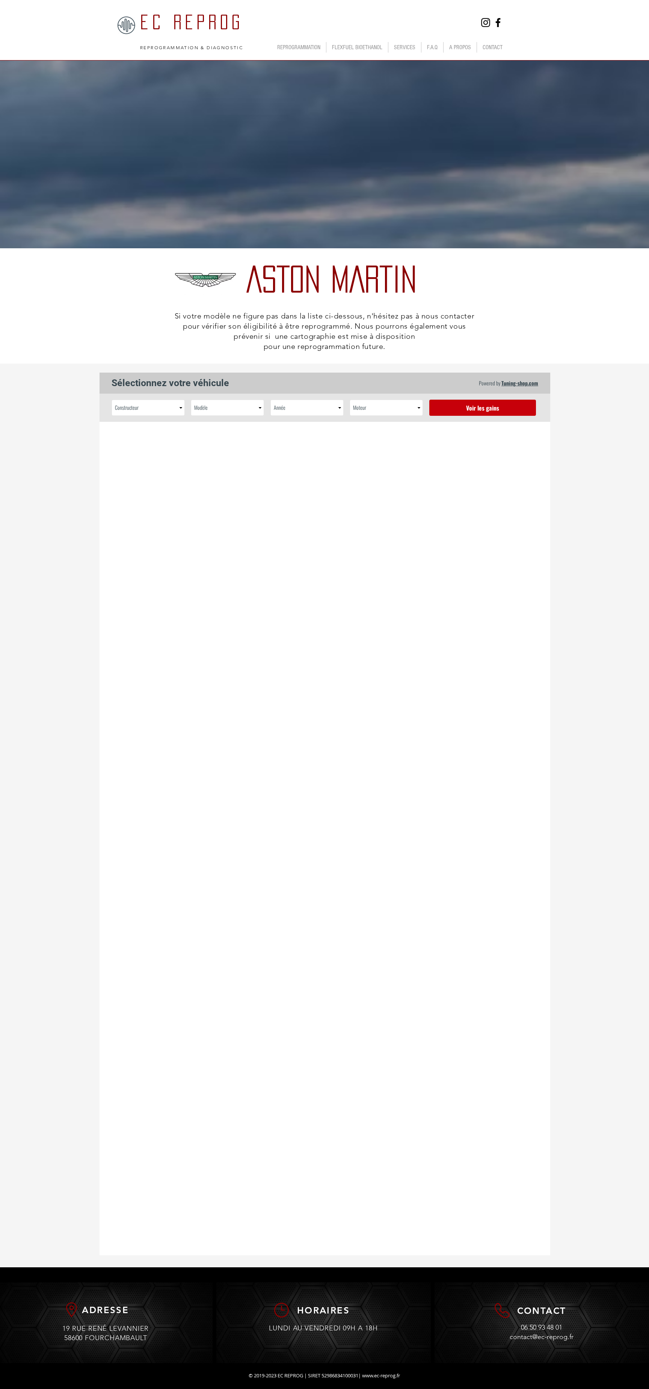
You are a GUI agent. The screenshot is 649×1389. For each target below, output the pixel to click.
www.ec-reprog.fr (381, 1375)
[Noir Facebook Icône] (498, 23)
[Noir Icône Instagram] (486, 23)
